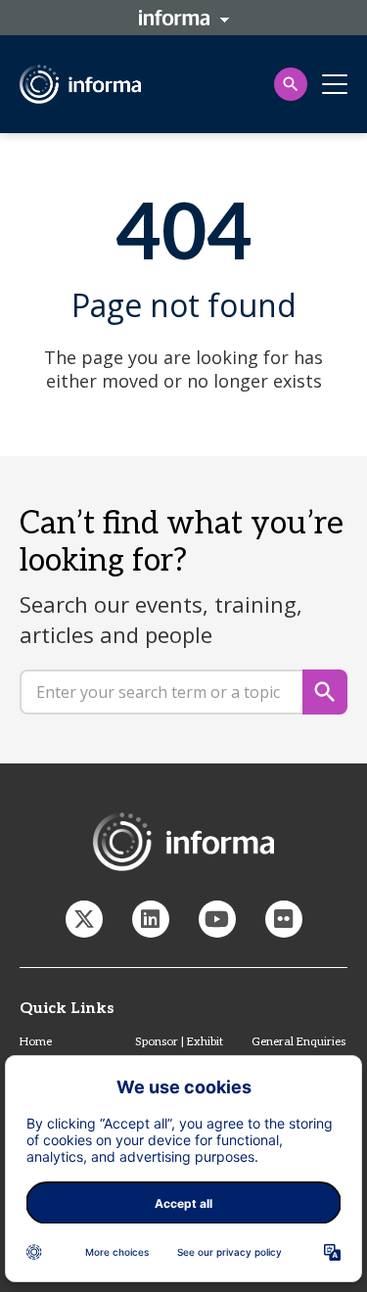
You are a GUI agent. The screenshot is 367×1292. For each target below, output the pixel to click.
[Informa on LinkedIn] (150, 919)
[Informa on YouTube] (217, 919)
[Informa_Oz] (84, 919)
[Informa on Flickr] (283, 919)
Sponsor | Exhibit (179, 1042)
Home (36, 1042)
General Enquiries (298, 1042)
